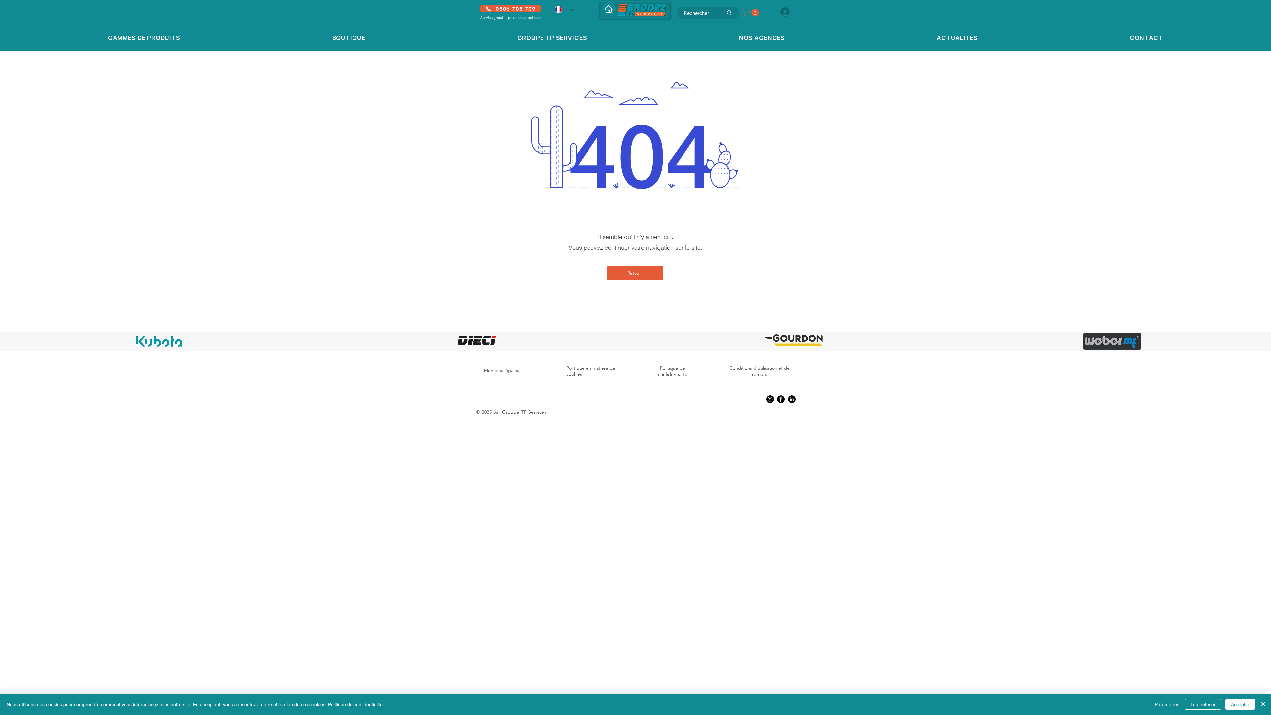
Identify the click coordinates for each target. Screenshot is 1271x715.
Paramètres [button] (1167, 704)
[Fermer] (1263, 704)
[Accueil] (608, 8)
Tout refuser (1203, 704)
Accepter (1240, 704)
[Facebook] (781, 399)
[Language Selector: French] (564, 10)
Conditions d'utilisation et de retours (760, 371)
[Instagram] (770, 399)
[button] (751, 12)
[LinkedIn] (792, 399)
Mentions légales (501, 370)
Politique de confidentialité (672, 371)
